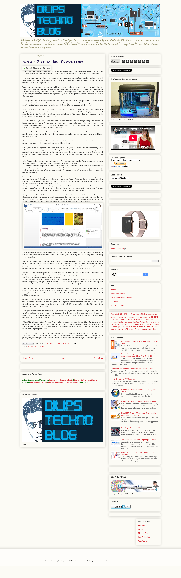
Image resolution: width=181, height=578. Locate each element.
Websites (152, 329)
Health (147, 320)
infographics (116, 322)
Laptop (76, 380)
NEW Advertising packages (121, 297)
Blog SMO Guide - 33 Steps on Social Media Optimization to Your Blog (138, 414)
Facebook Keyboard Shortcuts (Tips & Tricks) (138, 401)
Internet (124, 322)
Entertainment (142, 317)
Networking (132, 322)
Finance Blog (143, 533)
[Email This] (23, 343)
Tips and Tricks (72, 382)
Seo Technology (144, 537)
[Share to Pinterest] (33, 343)
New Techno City (142, 322)
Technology (53, 380)
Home (63, 358)
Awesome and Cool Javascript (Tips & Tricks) (138, 440)
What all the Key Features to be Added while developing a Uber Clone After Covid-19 (138, 355)
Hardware (138, 319)
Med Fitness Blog (118, 305)
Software (141, 327)
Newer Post (27, 358)
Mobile (70, 380)
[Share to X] (28, 343)
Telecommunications (118, 329)
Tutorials (42, 346)
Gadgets (63, 380)
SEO (121, 327)
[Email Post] (74, 343)
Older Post (98, 358)
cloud (149, 314)
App (112, 314)
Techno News (33, 346)
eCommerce (122, 317)
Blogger (133, 561)
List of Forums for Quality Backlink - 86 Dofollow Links (132, 369)
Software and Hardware (90, 380)
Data (152, 314)
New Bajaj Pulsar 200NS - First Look (135, 428)
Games (44, 382)
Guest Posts (126, 319)
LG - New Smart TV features (123, 379)
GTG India (115, 301)
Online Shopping (117, 324)
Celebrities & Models (138, 314)
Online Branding (154, 322)
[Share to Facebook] (30, 343)
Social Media (35, 382)
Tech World (142, 541)
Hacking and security (56, 382)
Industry (155, 319)
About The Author (118, 294)
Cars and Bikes (122, 314)
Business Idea (143, 529)
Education (132, 317)
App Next (141, 525)
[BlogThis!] (26, 343)
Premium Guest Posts (134, 324)
